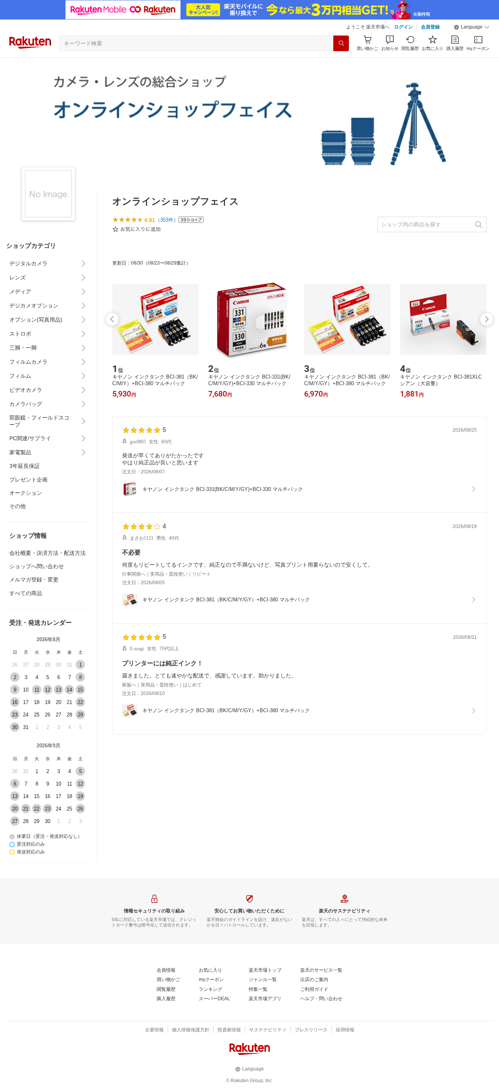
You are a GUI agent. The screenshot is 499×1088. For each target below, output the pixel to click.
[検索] (341, 43)
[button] (472, 27)
